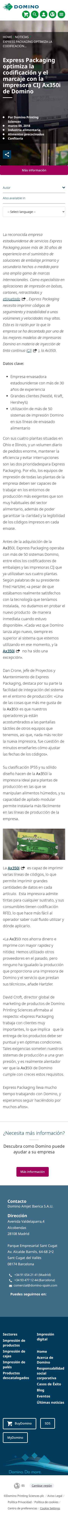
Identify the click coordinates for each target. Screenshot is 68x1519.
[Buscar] (35, 14)
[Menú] (61, 14)
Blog (40, 1390)
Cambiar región (42, 1485)
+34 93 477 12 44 (26, 1280)
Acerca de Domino (45, 1359)
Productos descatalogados (16, 1375)
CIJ (29, 350)
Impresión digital (45, 1336)
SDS (47, 1423)
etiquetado (11, 298)
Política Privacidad (20, 1502)
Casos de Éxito (49, 1384)
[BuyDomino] (26, 14)
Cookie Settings (50, 1508)
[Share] (7, 154)
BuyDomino (23, 1423)
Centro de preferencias (22, 1508)
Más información (34, 170)
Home (42, 1351)
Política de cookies (46, 1502)
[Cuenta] (43, 14)
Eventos (43, 1396)
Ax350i (9, 650)
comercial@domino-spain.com (35, 1285)
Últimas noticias (50, 1402)
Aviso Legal (54, 1496)
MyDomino (15, 1437)
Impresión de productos (14, 1342)
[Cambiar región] (52, 14)
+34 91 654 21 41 (26, 1275)
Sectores (10, 1334)
